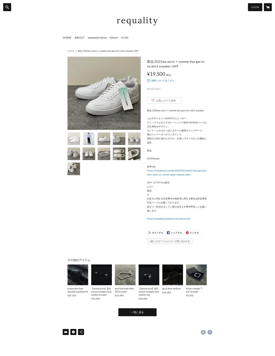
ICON (124, 37)
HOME (67, 37)
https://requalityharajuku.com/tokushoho (168, 218)
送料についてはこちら (162, 80)
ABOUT (80, 37)
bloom (114, 37)
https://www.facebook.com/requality (203, 332)
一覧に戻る (137, 312)
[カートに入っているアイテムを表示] (268, 7)
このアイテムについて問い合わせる (172, 241)
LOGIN (255, 7)
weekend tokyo (97, 37)
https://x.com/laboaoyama (210, 332)
